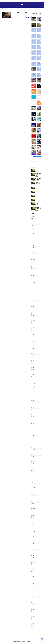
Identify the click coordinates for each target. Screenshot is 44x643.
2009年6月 (32, 581)
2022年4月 (32, 313)
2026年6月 (32, 233)
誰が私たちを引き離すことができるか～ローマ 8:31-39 (38, 174)
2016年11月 (33, 426)
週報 (32, 225)
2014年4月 (32, 480)
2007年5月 (32, 625)
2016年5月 (32, 437)
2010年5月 (32, 562)
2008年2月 (32, 609)
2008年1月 (32, 611)
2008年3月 (32, 607)
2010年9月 (32, 555)
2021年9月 (32, 325)
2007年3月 (32, 628)
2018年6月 (32, 393)
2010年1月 (32, 569)
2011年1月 (32, 548)
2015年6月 (32, 456)
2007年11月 (33, 614)
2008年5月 (32, 604)
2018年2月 (32, 400)
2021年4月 (32, 334)
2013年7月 (32, 496)
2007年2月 (32, 630)
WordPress (17, 641)
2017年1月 (32, 423)
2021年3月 (32, 336)
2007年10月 (33, 616)
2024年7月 (32, 266)
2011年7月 (32, 538)
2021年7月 (32, 329)
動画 (32, 218)
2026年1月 (32, 242)
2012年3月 (32, 524)
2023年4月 (32, 292)
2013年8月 (32, 494)
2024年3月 (32, 273)
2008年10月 (33, 595)
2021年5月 (32, 332)
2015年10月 (33, 449)
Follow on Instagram (37, 156)
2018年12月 (33, 383)
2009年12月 (33, 571)
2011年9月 (32, 534)
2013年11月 (33, 489)
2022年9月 (32, 304)
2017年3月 (32, 419)
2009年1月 (32, 590)
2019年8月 (32, 369)
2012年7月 (32, 517)
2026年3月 (32, 238)
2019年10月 (33, 365)
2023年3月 (32, 294)
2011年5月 (32, 541)
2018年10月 (33, 386)
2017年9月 (32, 409)
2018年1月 (32, 402)
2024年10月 (33, 261)
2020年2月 (32, 358)
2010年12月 (33, 550)
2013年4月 (32, 501)
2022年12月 (33, 299)
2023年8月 (32, 285)
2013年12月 (33, 487)
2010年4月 (32, 564)
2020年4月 (32, 355)
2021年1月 (32, 339)
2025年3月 (32, 252)
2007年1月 (32, 632)
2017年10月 (33, 407)
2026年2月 (32, 240)
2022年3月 (32, 315)
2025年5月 (32, 249)
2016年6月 (32, 435)
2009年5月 (32, 583)
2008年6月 (32, 602)
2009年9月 (32, 576)
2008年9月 (32, 597)
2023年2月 (32, 296)
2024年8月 (32, 264)
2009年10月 (33, 574)
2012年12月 (33, 508)
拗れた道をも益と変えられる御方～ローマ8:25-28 (38, 203)
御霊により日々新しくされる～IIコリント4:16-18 (38, 183)
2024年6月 (32, 268)
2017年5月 (32, 416)
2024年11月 (33, 259)
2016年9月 (32, 430)
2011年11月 (33, 531)
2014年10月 (33, 470)
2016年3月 (32, 440)
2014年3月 (32, 482)
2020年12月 (33, 341)
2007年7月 (32, 621)
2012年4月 (32, 522)
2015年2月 (32, 463)
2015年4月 (32, 459)
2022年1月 (32, 318)
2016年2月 (32, 442)
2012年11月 (33, 510)
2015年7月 (32, 454)
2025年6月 (32, 247)
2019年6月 (32, 372)
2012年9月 (32, 513)
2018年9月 (32, 388)
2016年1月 (32, 444)
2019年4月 (32, 376)
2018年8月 (32, 390)
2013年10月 (33, 491)
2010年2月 (32, 567)
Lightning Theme (22, 641)
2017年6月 (32, 414)
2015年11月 (33, 447)
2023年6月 (32, 289)
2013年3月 (32, 503)
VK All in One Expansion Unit (27, 641)
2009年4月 (32, 585)
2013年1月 (32, 506)
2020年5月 (32, 353)
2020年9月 (32, 346)
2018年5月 (32, 395)
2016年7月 (32, 433)
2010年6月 (32, 560)
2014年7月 (32, 475)
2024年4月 (32, 271)
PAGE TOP (42, 623)
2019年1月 (32, 381)
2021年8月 (32, 327)
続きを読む (26, 17)
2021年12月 (33, 320)
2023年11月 (33, 280)
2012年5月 (32, 520)
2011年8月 (32, 536)
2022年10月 (33, 303)
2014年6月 (32, 477)
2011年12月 (33, 529)
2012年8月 (32, 515)
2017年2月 (32, 421)
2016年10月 (33, 428)
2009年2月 (32, 588)
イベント (32, 216)
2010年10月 (33, 553)
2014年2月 (32, 484)
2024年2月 (32, 275)
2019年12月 (33, 362)
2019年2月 (32, 379)
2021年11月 (33, 322)
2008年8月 (32, 599)
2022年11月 (33, 301)
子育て (32, 220)
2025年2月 (32, 254)
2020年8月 (32, 348)
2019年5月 (32, 374)
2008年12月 (33, 592)
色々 (32, 223)
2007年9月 (32, 618)
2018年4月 (32, 397)
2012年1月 (32, 527)
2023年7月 (32, 287)
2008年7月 (32, 600)
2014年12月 (33, 466)
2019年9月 (32, 367)
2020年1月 (32, 360)
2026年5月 (32, 235)
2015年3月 (32, 461)
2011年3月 (32, 545)
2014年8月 (32, 473)
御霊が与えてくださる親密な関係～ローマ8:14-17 (38, 208)
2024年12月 (33, 257)
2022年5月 (32, 311)
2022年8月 (32, 306)
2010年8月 (32, 557)
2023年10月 (33, 282)
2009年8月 (32, 578)
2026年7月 (32, 231)
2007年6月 (32, 623)
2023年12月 (33, 278)
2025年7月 (32, 245)
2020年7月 (32, 350)
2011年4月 (32, 543)
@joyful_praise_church (37, 13)
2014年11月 (33, 468)
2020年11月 (33, 343)
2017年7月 (32, 412)
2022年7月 (32, 308)
